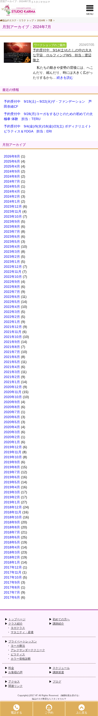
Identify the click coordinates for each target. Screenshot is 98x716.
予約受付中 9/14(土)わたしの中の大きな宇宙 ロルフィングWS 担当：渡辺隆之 (62, 55)
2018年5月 (12, 542)
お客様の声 (15, 672)
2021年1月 (12, 382)
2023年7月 (12, 231)
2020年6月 (12, 417)
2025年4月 (12, 166)
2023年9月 (12, 221)
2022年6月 (12, 297)
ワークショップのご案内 (49, 45)
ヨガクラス (18, 628)
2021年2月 (12, 377)
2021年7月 (12, 352)
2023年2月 (12, 256)
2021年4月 (12, 367)
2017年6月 (12, 597)
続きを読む (65, 77)
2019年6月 (12, 477)
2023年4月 (12, 246)
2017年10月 (13, 577)
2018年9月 (12, 522)
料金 (11, 668)
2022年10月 (13, 277)
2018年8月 (12, 527)
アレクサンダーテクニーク (28, 650)
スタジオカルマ (41, 1)
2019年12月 (13, 447)
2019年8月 (12, 467)
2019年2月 (12, 497)
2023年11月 (12, 211)
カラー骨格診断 (21, 658)
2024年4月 (12, 191)
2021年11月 (12, 332)
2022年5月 (12, 302)
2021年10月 (13, 337)
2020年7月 (12, 412)
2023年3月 (12, 251)
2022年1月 (12, 322)
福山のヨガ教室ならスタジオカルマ (49, 699)
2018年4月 (12, 547)
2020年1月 (12, 442)
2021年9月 (12, 342)
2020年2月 (12, 437)
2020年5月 (12, 422)
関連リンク (15, 686)
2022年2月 (12, 317)
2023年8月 (12, 226)
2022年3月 (12, 312)
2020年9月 (12, 402)
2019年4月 (12, 487)
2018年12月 (13, 507)
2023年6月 (12, 236)
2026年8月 (12, 156)
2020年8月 (12, 407)
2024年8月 (12, 176)
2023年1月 (12, 261)
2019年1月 (12, 502)
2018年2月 (12, 557)
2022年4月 (12, 307)
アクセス (14, 681)
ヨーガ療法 (18, 646)
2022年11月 (12, 272)
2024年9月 (12, 171)
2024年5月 (12, 186)
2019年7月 (12, 472)
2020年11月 (12, 392)
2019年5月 (12, 482)
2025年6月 (12, 161)
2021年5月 (12, 362)
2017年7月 (12, 592)
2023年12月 (13, 206)
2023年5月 (12, 241)
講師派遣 (58, 672)
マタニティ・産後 (22, 632)
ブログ (57, 681)
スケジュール (61, 668)
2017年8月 (12, 587)
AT (36, 695)
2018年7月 (12, 532)
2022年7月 (12, 292)
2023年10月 (13, 216)
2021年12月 (13, 327)
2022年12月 (13, 266)
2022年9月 (12, 282)
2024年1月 (12, 201)
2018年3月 (12, 552)
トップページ (16, 619)
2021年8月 (12, 347)
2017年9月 (12, 582)
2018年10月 (13, 517)
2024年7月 (12, 181)
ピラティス (18, 654)
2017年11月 (12, 572)
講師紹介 (58, 623)
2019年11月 (12, 452)
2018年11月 (12, 512)
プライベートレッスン (22, 641)
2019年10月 (13, 457)
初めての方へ (61, 619)
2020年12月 (13, 387)
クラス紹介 (15, 623)
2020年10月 (13, 397)
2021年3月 (12, 372)
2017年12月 (13, 567)
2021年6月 (12, 357)
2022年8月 (12, 287)
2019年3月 (12, 492)
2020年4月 (12, 427)
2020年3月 (12, 432)
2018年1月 (12, 562)
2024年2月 (12, 196)
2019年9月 (12, 462)
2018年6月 (12, 537)
